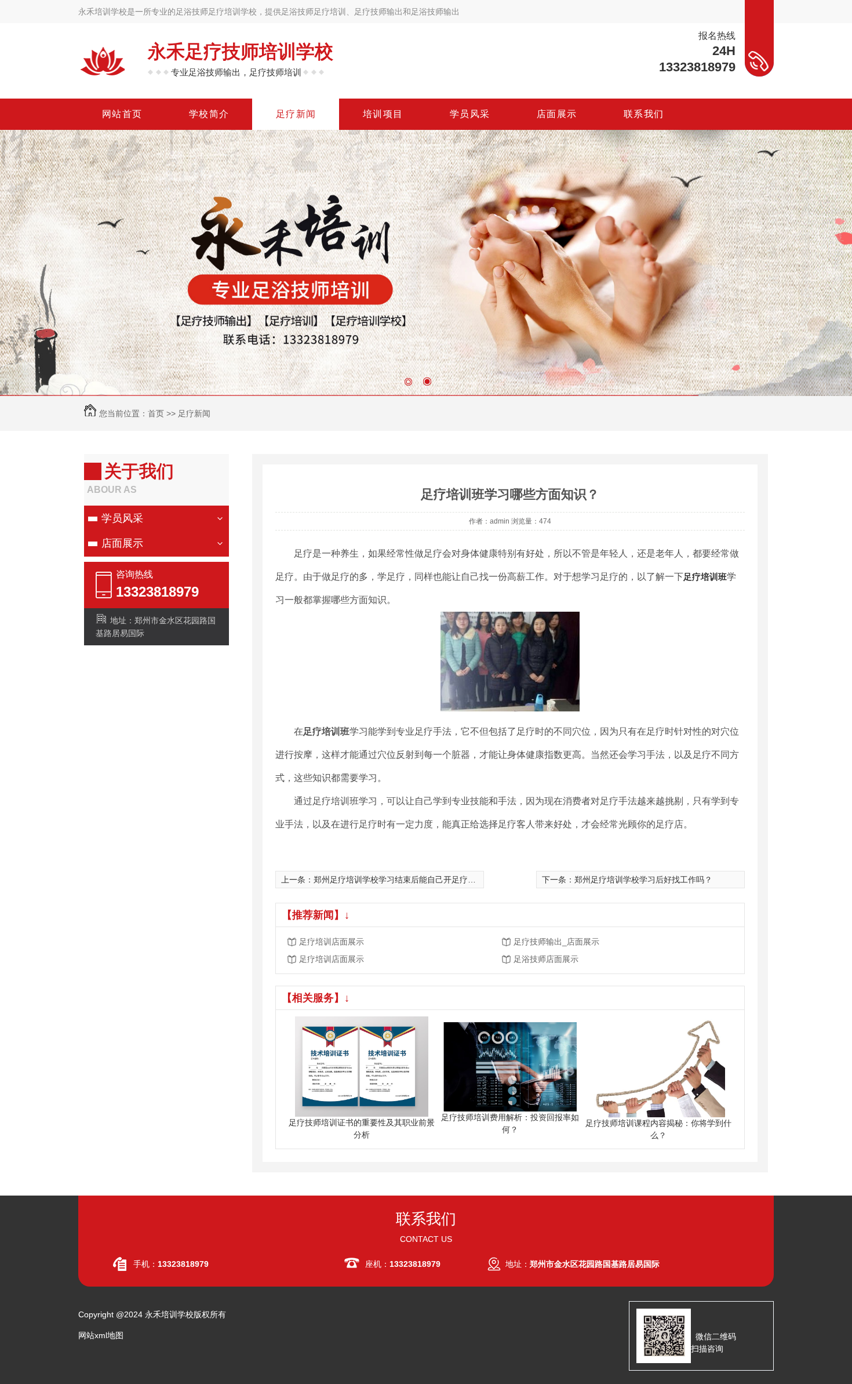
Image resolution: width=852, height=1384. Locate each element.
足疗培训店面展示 (331, 941)
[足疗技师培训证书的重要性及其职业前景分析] (361, 1065)
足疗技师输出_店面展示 (556, 941)
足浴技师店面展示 (546, 959)
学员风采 (122, 518)
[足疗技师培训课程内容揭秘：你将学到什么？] (658, 1065)
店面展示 (122, 543)
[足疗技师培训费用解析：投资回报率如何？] (510, 1065)
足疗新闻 (194, 413)
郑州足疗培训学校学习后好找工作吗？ (643, 879)
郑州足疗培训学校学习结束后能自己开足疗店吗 (399, 879)
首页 (156, 413)
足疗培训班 (705, 577)
